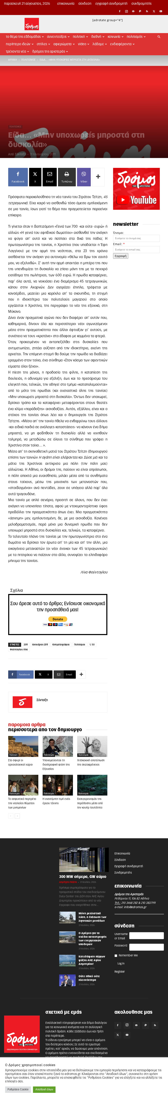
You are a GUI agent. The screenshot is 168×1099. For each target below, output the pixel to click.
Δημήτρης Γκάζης (68, 882)
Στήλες (42, 44)
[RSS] (147, 11)
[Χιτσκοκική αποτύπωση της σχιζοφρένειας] (92, 746)
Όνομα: (118, 233)
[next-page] (17, 816)
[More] (98, 177)
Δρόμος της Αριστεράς (48, 51)
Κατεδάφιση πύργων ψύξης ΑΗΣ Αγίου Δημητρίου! (92, 960)
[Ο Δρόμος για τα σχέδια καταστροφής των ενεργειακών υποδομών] (67, 937)
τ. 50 (92, 644)
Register (120, 971)
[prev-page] (10, 816)
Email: (119, 244)
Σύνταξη (20, 154)
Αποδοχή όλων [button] (44, 1089)
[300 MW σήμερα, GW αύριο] (84, 860)
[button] (159, 37)
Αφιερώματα (62, 44)
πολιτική (13, 755)
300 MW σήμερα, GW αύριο (83, 877)
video (82, 44)
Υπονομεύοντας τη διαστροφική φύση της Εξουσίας (56, 764)
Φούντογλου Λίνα (19, 649)
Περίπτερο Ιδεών (18, 44)
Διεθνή (96, 36)
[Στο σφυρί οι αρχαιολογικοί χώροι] (23, 746)
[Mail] (133, 11)
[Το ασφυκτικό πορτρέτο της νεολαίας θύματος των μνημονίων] (23, 785)
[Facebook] (120, 11)
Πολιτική (79, 36)
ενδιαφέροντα (121, 44)
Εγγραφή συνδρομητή (111, 3)
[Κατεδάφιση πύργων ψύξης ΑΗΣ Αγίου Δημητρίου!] (67, 960)
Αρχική (12, 60)
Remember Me (128, 955)
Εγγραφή (121, 256)
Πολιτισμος (79, 644)
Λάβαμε (98, 44)
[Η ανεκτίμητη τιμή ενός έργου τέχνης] (58, 785)
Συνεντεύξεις (57, 36)
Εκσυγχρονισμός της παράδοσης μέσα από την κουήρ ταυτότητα (90, 803)
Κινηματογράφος (61, 644)
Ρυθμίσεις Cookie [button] (18, 1089)
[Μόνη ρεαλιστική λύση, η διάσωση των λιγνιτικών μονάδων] (67, 917)
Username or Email (121, 936)
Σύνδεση (85, 3)
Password (121, 945)
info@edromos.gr (135, 907)
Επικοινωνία (66, 3)
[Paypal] (140, 11)
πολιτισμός (28, 60)
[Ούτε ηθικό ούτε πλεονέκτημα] (67, 980)
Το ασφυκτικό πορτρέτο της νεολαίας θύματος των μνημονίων (22, 803)
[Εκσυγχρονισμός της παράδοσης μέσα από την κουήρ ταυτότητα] (92, 785)
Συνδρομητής (142, 3)
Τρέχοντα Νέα (16, 51)
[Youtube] (161, 11)
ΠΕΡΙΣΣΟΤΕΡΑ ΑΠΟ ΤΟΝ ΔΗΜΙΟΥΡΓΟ (45, 730)
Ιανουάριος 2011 (40, 644)
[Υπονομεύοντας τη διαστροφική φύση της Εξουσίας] (58, 746)
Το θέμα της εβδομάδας (23, 36)
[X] (154, 11)
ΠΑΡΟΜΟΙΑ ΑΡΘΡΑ (26, 725)
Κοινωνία (114, 36)
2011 (26, 644)
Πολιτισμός (135, 36)
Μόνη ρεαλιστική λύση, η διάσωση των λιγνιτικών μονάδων (93, 917)
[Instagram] (127, 11)
